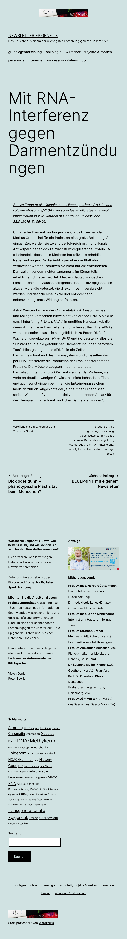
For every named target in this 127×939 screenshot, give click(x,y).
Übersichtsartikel (18, 823)
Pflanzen (53, 789)
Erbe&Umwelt (36, 754)
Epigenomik (19, 753)
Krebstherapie (37, 771)
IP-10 (110, 440)
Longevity (28, 777)
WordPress (46, 923)
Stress (29, 804)
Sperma (32, 800)
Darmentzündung (95, 440)
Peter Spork (26, 431)
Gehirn (53, 753)
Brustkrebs (45, 728)
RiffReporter (27, 794)
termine (37, 60)
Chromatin (16, 733)
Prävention (13, 795)
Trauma (33, 818)
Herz (36, 760)
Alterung (15, 728)
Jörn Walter (46, 766)
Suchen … (15, 833)
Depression (33, 733)
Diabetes (47, 734)
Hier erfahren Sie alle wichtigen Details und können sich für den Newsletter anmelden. (30, 562)
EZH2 (46, 754)
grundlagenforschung (25, 52)
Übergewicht (48, 818)
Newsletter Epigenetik (33, 35)
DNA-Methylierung (38, 741)
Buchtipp (56, 728)
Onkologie (21, 784)
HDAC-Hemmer (20, 759)
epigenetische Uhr (37, 747)
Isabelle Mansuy (31, 766)
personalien (17, 60)
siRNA (72, 449)
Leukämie (15, 777)
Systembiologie (40, 805)
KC (70, 444)
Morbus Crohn (82, 444)
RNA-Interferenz (103, 444)
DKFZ (12, 741)
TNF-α (82, 449)
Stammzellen (45, 799)
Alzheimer (29, 728)
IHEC (20, 766)
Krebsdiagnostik (17, 771)
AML (37, 728)
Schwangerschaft (18, 799)
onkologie (53, 52)
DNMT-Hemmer (16, 747)
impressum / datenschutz (66, 60)
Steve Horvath (16, 804)
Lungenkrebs (40, 777)
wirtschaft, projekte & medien (89, 52)
